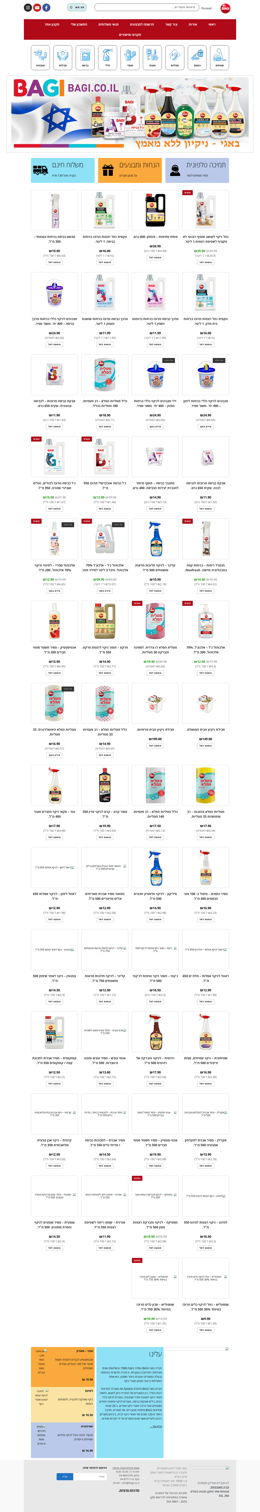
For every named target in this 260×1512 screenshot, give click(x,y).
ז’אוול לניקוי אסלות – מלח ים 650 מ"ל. (206, 978)
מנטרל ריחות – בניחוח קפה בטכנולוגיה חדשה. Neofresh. (206, 567)
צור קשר (171, 24)
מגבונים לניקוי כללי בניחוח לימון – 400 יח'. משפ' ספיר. (205, 403)
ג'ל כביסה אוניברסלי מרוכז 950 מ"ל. (105, 485)
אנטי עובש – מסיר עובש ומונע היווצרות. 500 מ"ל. (105, 1060)
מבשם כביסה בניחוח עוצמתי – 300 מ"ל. (54, 239)
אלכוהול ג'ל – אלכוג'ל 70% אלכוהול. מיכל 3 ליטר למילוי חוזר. (104, 567)
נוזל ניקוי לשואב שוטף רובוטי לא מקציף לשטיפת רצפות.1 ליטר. (206, 239)
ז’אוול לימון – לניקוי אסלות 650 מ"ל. (54, 896)
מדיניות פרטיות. (129, 1490)
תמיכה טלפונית (206, 164)
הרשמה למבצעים (142, 24)
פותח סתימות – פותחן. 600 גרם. (155, 237)
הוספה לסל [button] (206, 262)
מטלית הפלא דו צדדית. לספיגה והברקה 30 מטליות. (155, 649)
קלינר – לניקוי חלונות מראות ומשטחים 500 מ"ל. (155, 567)
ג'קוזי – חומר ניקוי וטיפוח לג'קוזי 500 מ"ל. (155, 978)
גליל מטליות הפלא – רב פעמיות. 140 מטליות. (155, 814)
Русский (206, 8)
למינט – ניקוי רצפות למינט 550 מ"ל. (205, 1224)
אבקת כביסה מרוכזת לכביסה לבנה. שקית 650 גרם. (205, 485)
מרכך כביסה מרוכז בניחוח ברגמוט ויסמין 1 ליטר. (155, 321)
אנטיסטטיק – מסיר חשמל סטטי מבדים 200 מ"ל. (54, 649)
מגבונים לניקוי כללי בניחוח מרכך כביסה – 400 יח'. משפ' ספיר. (54, 321)
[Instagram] (28, 8)
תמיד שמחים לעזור (197, 175)
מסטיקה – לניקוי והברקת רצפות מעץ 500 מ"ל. (155, 1224)
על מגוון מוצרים (128, 175)
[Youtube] (37, 8)
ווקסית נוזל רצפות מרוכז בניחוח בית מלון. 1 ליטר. (206, 321)
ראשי (212, 24)
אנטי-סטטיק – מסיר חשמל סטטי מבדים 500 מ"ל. (155, 1142)
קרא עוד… (156, 1426)
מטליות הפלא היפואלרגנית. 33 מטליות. (54, 731)
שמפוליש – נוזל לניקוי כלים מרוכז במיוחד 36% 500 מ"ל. (206, 1306)
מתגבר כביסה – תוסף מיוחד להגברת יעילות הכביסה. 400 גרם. (155, 485)
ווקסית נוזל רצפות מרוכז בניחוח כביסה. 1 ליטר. (105, 239)
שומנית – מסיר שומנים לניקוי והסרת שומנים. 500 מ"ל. (54, 1224)
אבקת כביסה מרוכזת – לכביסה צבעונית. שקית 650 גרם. (54, 403)
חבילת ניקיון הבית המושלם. (205, 729)
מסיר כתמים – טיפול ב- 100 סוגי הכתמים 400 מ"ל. (206, 896)
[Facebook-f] (46, 8)
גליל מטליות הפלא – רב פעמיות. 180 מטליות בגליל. (104, 403)
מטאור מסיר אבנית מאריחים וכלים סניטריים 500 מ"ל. (104, 896)
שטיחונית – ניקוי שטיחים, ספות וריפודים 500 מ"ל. (205, 1060)
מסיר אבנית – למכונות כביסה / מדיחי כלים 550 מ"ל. (105, 1142)
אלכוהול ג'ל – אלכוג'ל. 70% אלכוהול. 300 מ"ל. (205, 649)
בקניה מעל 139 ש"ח (64, 175)
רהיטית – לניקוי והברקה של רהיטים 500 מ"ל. (155, 1060)
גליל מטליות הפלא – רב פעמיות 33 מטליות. (105, 731)
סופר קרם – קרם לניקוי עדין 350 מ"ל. (105, 814)
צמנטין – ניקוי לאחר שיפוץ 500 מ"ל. (54, 978)
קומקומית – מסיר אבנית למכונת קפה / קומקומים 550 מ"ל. (54, 1060)
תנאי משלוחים (109, 24)
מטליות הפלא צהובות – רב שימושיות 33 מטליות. (205, 814)
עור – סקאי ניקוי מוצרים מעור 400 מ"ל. (54, 814)
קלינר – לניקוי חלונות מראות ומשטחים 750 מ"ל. (105, 978)
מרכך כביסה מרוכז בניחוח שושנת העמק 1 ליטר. (105, 321)
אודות (193, 24)
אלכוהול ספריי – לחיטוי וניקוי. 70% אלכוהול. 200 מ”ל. (54, 567)
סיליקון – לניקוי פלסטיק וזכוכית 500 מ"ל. (155, 896)
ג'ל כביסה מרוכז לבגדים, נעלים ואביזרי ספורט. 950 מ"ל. (54, 485)
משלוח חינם (67, 164)
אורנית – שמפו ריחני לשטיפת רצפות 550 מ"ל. (104, 1224)
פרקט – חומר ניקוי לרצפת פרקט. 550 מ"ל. (105, 649)
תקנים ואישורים (130, 34)
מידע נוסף (205, 426)
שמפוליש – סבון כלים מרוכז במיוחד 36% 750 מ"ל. (155, 1306)
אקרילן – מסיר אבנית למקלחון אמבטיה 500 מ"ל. (206, 1142)
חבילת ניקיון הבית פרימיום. (155, 729)
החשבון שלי (79, 24)
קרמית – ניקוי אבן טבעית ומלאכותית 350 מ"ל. (54, 1142)
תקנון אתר (52, 24)
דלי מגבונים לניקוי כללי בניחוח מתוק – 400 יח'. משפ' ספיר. (155, 403)
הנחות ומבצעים (139, 164)
